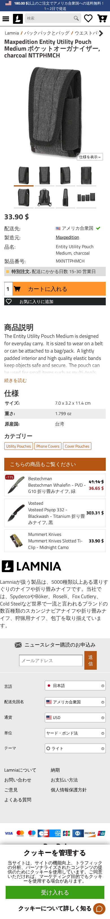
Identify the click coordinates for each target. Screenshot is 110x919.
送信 (90, 660)
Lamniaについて (20, 769)
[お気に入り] (88, 18)
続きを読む (15, 380)
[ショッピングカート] (102, 18)
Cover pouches (77, 446)
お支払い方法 (64, 779)
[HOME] (18, 18)
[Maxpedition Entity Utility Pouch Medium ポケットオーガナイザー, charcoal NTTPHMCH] (55, 112)
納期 (55, 769)
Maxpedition (67, 237)
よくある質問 (17, 799)
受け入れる (55, 892)
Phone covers (48, 446)
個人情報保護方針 (69, 789)
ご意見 (11, 789)
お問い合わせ (17, 779)
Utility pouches (18, 446)
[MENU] (5, 18)
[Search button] (77, 19)
